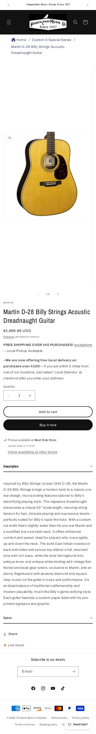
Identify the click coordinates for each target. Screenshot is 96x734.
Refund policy (59, 717)
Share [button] (13, 634)
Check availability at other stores (32, 452)
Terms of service (25, 724)
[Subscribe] (73, 671)
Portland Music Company (32, 717)
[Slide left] (38, 294)
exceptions (83, 345)
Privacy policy (80, 717)
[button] (9, 22)
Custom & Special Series (51, 40)
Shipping (8, 336)
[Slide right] (58, 294)
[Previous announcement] (8, 5)
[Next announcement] (88, 5)
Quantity (9, 386)
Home (21, 40)
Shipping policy (49, 724)
